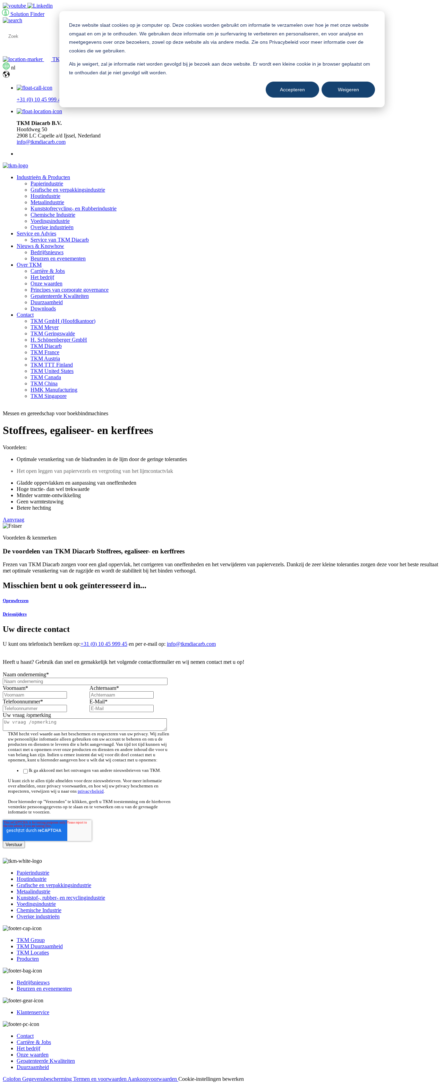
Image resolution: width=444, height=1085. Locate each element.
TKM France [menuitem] (45, 352)
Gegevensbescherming (47, 1079)
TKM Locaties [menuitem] (33, 952)
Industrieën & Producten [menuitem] (43, 177)
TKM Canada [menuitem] (46, 377)
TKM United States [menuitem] (52, 371)
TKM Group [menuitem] (31, 940)
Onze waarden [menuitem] (46, 283)
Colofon (12, 1079)
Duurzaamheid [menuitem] (47, 302)
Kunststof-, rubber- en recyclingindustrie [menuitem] (61, 898)
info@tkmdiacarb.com (41, 142)
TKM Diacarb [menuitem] (46, 346)
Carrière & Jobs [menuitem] (48, 271)
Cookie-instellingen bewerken (211, 1079)
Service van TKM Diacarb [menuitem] (60, 240)
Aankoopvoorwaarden (153, 1079)
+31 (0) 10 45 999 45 (40, 99)
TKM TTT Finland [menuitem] (52, 365)
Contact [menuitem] (25, 315)
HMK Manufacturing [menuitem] (54, 390)
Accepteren (292, 89)
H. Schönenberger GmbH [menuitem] (59, 340)
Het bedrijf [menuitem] (42, 277)
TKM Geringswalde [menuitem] (53, 333)
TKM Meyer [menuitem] (45, 327)
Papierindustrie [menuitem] (47, 183)
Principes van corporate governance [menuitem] (70, 290)
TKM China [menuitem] (44, 383)
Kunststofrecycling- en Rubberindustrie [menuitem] (74, 208)
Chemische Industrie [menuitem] (53, 215)
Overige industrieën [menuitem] (52, 227)
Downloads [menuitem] (43, 308)
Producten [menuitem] (28, 959)
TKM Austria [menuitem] (45, 358)
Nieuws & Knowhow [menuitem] (40, 246)
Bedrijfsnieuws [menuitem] (47, 252)
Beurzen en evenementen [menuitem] (58, 258)
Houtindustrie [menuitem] (45, 196)
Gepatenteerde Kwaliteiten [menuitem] (60, 296)
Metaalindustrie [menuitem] (47, 202)
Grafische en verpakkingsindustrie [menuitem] (68, 190)
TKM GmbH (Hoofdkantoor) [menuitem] (63, 321)
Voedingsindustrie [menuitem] (50, 221)
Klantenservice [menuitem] (33, 1012)
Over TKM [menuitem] (29, 265)
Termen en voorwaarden (100, 1079)
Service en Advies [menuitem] (36, 233)
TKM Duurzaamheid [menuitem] (40, 946)
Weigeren (348, 89)
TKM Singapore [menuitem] (49, 396)
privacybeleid (91, 791)
